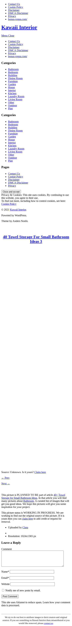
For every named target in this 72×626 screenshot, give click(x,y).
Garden (12, 84)
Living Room (15, 99)
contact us (48, 623)
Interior (12, 90)
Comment (6, 549)
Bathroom (13, 69)
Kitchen (12, 93)
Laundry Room (16, 96)
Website (5, 584)
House (11, 87)
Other (11, 102)
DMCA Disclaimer (18, 13)
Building (12, 75)
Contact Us (14, 4)
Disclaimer (13, 10)
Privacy (12, 16)
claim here (27, 518)
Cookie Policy (15, 7)
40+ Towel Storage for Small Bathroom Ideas (33, 496)
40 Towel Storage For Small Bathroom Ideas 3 (36, 239)
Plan (10, 108)
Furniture (13, 81)
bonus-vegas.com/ (17, 19)
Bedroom (13, 72)
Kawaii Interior (19, 27)
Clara (25, 527)
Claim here (40, 472)
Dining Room (15, 78)
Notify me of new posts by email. (23, 590)
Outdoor (12, 105)
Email (5, 577)
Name (5, 571)
